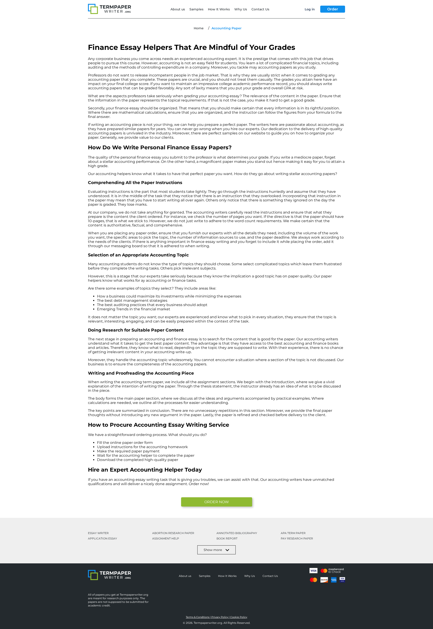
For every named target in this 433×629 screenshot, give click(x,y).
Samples (196, 9)
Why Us (240, 9)
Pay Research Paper (297, 538)
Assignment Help (165, 538)
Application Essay (102, 538)
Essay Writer (98, 533)
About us (177, 9)
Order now (216, 502)
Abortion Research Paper (173, 533)
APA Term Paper (293, 533)
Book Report (226, 538)
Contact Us (260, 9)
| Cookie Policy (238, 617)
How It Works (219, 9)
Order (332, 9)
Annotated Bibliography (236, 533)
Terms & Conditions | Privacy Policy (207, 617)
